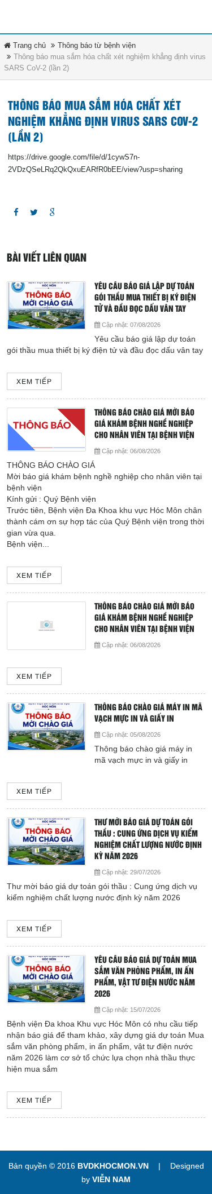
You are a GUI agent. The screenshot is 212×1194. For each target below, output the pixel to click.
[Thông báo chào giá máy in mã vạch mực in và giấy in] (46, 727)
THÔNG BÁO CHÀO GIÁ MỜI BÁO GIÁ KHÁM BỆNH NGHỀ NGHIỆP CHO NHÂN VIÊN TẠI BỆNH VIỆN (144, 424)
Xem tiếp (34, 382)
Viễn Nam (111, 1179)
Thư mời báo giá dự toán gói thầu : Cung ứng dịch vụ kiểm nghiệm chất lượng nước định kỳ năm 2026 (148, 839)
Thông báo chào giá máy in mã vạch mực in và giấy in (148, 713)
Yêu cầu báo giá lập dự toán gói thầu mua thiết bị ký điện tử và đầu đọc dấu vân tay (145, 298)
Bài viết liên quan (46, 258)
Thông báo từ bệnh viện (97, 45)
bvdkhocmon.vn (113, 1165)
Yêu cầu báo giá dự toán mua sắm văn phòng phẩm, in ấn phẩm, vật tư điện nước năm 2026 (145, 977)
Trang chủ (28, 45)
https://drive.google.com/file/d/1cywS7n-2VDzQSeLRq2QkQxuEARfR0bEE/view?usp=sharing (95, 163)
